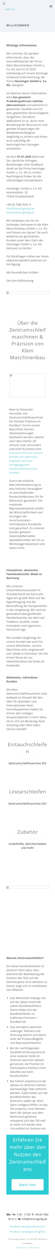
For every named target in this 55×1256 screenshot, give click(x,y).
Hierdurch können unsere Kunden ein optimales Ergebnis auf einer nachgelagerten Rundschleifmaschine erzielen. (26, 463)
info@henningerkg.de (20, 208)
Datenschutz (33, 1247)
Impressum (20, 1247)
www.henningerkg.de (20, 212)
